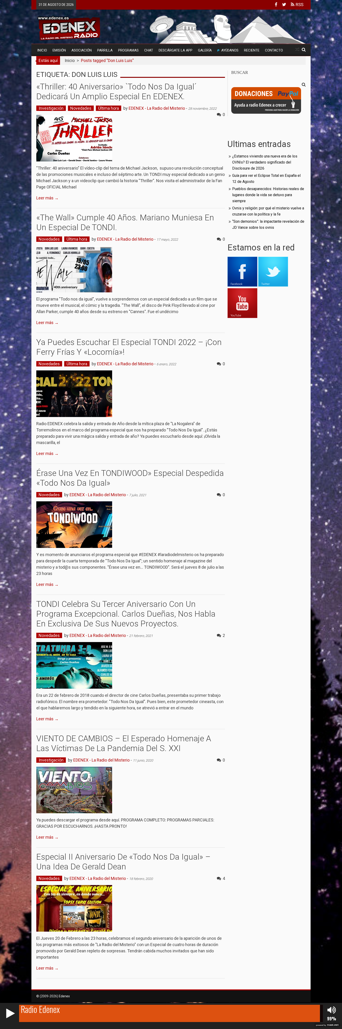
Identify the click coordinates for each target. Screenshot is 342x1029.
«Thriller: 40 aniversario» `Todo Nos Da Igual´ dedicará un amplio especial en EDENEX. (116, 91)
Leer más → (47, 197)
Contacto (274, 50)
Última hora (108, 108)
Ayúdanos (229, 50)
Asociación (81, 50)
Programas (128, 50)
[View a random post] (297, 49)
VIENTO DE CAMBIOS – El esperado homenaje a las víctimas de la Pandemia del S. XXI (123, 743)
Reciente (251, 50)
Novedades (80, 108)
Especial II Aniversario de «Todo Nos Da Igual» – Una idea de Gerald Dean (123, 862)
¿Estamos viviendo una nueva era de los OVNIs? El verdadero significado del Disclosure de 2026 (264, 162)
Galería (205, 50)
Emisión (59, 50)
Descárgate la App (175, 50)
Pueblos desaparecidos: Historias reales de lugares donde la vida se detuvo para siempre (268, 195)
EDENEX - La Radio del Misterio (157, 108)
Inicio (42, 50)
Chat (148, 50)
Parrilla (105, 50)
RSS (298, 4)
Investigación (51, 108)
